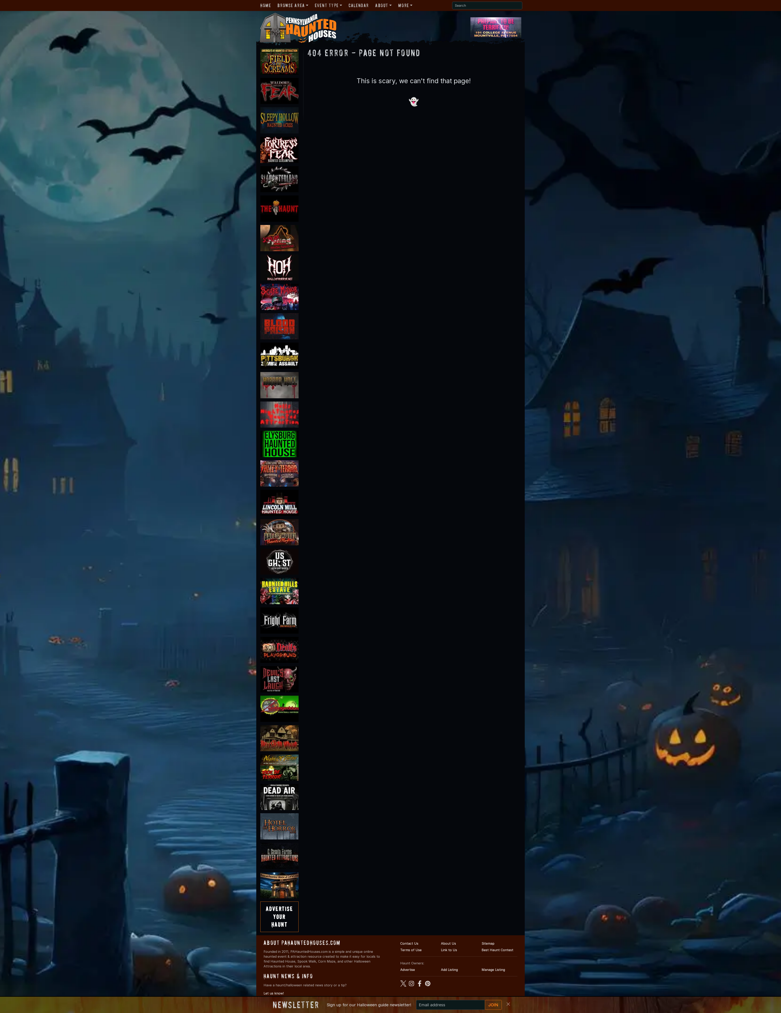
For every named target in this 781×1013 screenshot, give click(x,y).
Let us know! (274, 993)
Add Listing (449, 970)
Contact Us (409, 943)
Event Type (327, 5)
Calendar (359, 5)
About (381, 5)
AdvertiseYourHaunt (279, 916)
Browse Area (291, 5)
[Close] (508, 1004)
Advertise (407, 970)
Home (265, 5)
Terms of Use (411, 950)
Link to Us (449, 950)
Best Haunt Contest (497, 950)
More (403, 5)
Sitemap (488, 943)
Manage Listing (493, 970)
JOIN (493, 1004)
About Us (448, 943)
